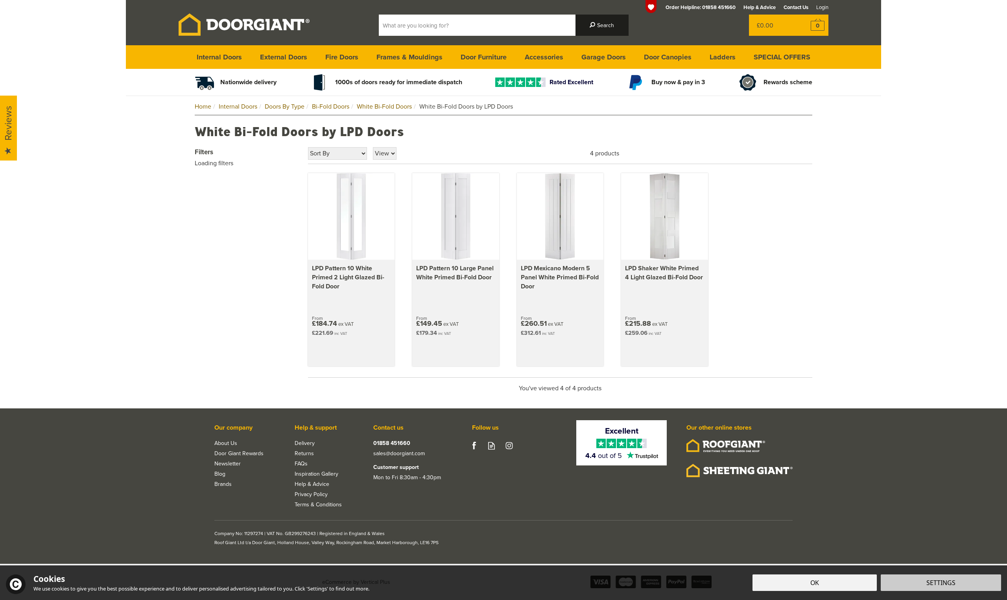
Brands (223, 484)
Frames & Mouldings (409, 57)
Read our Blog (491, 445)
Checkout (812, 25)
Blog (219, 474)
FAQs (301, 463)
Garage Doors (603, 57)
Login (822, 7)
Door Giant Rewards (239, 453)
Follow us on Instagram (509, 445)
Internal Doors (219, 57)
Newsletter (227, 463)
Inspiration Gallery (316, 474)
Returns (304, 453)
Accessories (544, 57)
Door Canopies (668, 57)
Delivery (305, 443)
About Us (225, 443)
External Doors (283, 57)
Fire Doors (341, 57)
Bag (773, 25)
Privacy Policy (311, 494)
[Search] (602, 25)
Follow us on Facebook (474, 445)
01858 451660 (391, 443)
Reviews (8, 123)
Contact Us (796, 7)
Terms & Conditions (318, 504)
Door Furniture (484, 57)
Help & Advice (312, 484)
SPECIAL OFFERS (782, 57)
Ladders (723, 57)
